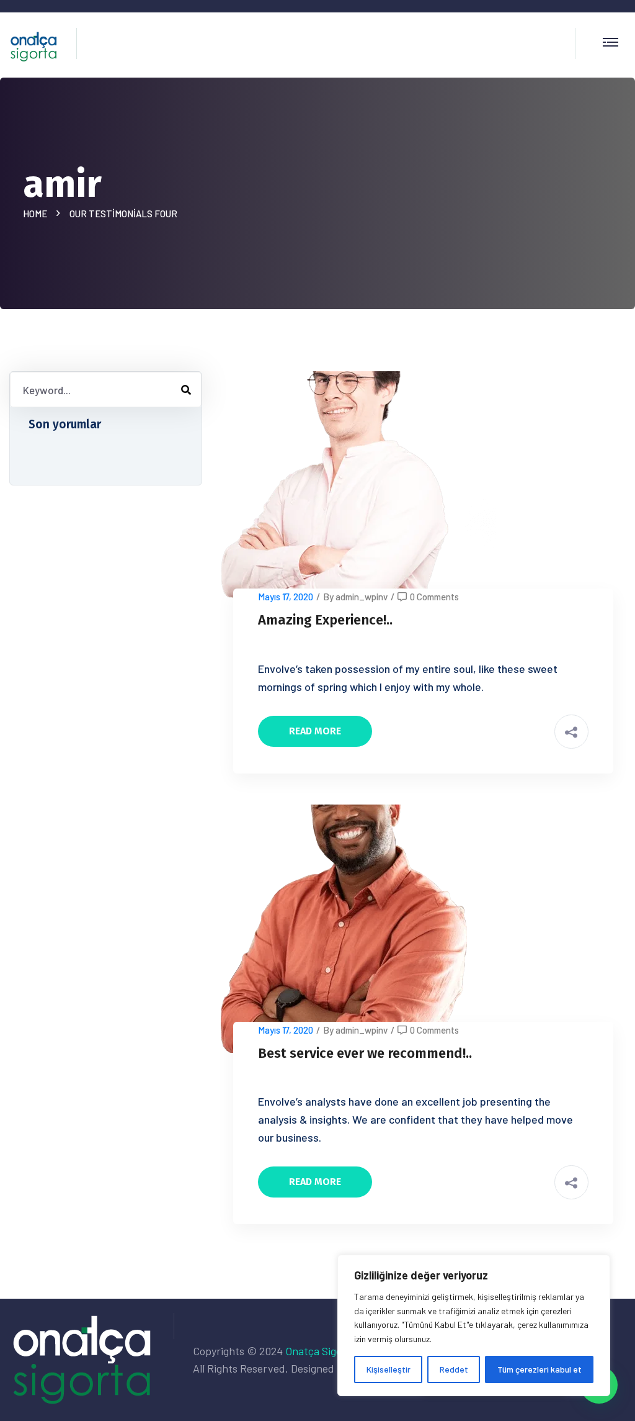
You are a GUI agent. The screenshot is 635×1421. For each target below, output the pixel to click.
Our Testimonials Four (123, 213)
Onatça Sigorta (320, 1351)
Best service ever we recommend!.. (365, 1053)
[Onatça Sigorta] (33, 45)
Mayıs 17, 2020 (285, 596)
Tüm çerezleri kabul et (539, 1369)
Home (37, 213)
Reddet (454, 1369)
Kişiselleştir (388, 1369)
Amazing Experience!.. (325, 619)
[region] (473, 1325)
